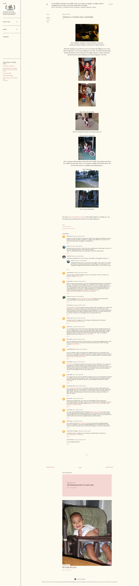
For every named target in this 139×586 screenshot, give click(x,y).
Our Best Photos (68, 7)
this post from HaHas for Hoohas (76, 217)
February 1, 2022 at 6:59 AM (81, 349)
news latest (69, 409)
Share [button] (47, 14)
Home (80, 467)
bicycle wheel (79, 276)
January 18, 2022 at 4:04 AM (79, 326)
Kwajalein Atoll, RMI (70, 228)
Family (48, 20)
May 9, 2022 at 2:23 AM (78, 409)
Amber (68, 246)
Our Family (59, 7)
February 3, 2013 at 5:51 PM (77, 256)
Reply (68, 243)
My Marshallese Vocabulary (80, 485)
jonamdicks (69, 281)
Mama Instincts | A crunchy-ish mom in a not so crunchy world (10, 70)
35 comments (73, 487)
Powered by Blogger (81, 579)
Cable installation (82, 423)
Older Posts (109, 467)
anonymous (70, 236)
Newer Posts (50, 467)
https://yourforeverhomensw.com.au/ (76, 356)
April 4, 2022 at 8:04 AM (78, 374)
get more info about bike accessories (76, 321)
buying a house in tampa (95, 412)
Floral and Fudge (7, 73)
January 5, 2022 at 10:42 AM (79, 318)
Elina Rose (69, 326)
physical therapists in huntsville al (75, 434)
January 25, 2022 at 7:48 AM (79, 339)
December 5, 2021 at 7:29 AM (79, 305)
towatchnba (69, 380)
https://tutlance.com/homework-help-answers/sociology (81, 291)
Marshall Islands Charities (83, 7)
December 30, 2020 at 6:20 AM (80, 272)
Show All (5, 80)
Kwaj (47, 22)
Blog (53, 7)
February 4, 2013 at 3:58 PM (81, 260)
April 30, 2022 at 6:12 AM (81, 385)
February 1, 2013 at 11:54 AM (79, 236)
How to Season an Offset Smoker (75, 388)
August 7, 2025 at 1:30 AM (80, 439)
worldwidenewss (71, 349)
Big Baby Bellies (69, 567)
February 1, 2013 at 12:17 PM (76, 246)
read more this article (88, 334)
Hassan (68, 296)
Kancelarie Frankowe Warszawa (84, 298)
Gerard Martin (70, 272)
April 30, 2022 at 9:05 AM (78, 398)
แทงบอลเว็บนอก (70, 364)
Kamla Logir (70, 318)
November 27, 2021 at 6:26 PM (77, 296)
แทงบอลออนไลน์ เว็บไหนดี (73, 307)
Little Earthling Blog (8, 75)
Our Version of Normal (8, 66)
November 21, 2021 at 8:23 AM (79, 281)
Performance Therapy (72, 431)
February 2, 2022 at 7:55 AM (79, 361)
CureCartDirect (70, 439)
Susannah (69, 256)
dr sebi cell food (75, 344)
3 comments (68, 570)
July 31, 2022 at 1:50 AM (77, 421)
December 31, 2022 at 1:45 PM (84, 431)
